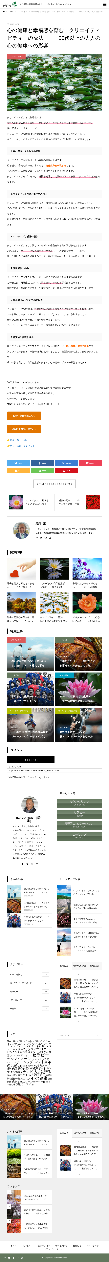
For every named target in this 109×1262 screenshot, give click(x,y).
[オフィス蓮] (10, 4)
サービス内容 (61, 1246)
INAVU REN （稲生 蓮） (31, 819)
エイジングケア (28, 1043)
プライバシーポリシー (54, 1249)
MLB (9, 1041)
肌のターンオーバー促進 (34, 1081)
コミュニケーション (24, 1048)
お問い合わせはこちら (24, 416)
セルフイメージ (19, 1058)
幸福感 (49, 1075)
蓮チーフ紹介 (44, 1246)
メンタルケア (16, 57)
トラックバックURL (14, 767)
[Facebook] (37, 537)
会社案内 (77, 1246)
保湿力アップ (42, 1065)
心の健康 (39, 1078)
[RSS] (22, 1257)
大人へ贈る (12, 1075)
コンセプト (27, 1246)
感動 (9, 1082)
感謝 (14, 1081)
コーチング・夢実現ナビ (19, 711)
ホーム (13, 1246)
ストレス (28, 1056)
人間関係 (22, 1065)
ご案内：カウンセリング (25, 429)
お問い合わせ (92, 1246)
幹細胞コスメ (23, 1078)
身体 (33, 1084)
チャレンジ (35, 1059)
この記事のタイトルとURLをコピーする (54, 484)
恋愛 (50, 1079)
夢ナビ (28, 1071)
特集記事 (94, 966)
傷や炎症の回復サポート (32, 1068)
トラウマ (44, 1059)
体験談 (31, 1066)
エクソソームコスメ (21, 1046)
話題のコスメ (23, 1084)
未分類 (64, 640)
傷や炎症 (12, 1068)
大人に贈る (42, 1071)
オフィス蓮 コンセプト (22, 446)
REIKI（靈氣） (64, 675)
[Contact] (49, 537)
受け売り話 (13, 1071)
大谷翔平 (23, 1074)
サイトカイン (44, 1048)
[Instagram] (45, 537)
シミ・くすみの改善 (18, 1051)
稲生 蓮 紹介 (19, 440)
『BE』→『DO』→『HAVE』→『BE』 (25, 1041)
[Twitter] (41, 537)
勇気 (49, 1068)
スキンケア (16, 1055)
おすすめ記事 (79, 966)
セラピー (40, 1055)
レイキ (36, 1062)
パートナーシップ (20, 1062)
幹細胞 (11, 1078)
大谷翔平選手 (36, 1074)
